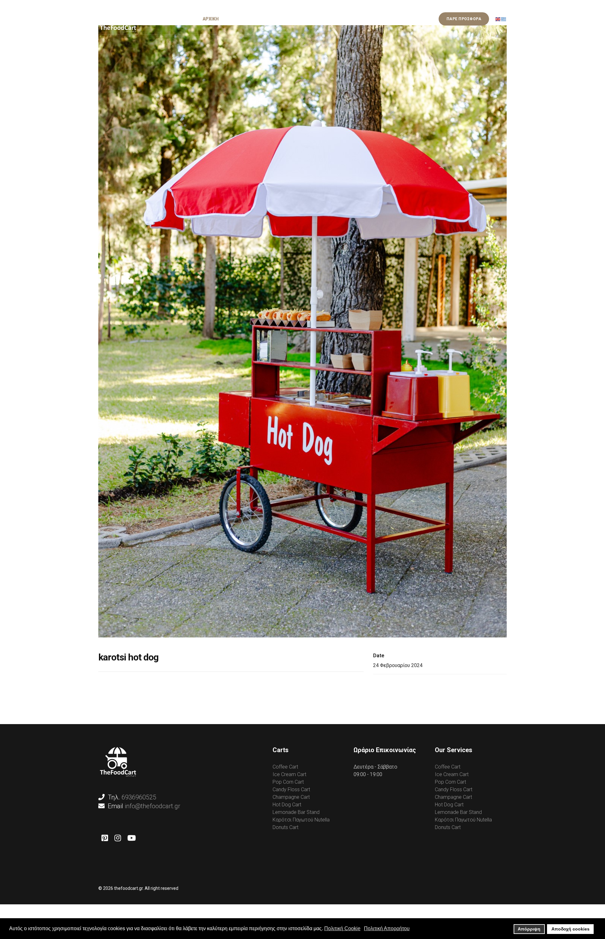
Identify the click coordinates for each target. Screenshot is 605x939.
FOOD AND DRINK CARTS (293, 18)
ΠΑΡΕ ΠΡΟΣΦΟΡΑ (464, 19)
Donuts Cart (285, 827)
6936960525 (139, 797)
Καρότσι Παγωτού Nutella (301, 820)
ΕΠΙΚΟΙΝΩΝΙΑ (417, 18)
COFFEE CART (242, 18)
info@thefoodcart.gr (152, 806)
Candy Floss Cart (291, 789)
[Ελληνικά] (504, 19)
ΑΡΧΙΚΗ (211, 18)
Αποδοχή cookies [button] (570, 928)
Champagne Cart (291, 797)
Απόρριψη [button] (529, 928)
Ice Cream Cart (289, 774)
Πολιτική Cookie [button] (342, 928)
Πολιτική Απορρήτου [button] (387, 928)
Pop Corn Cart (288, 782)
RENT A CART (379, 18)
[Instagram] (117, 838)
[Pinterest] (104, 838)
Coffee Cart (285, 767)
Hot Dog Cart (287, 805)
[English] (498, 19)
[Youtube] (131, 838)
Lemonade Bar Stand (296, 812)
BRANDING (344, 18)
